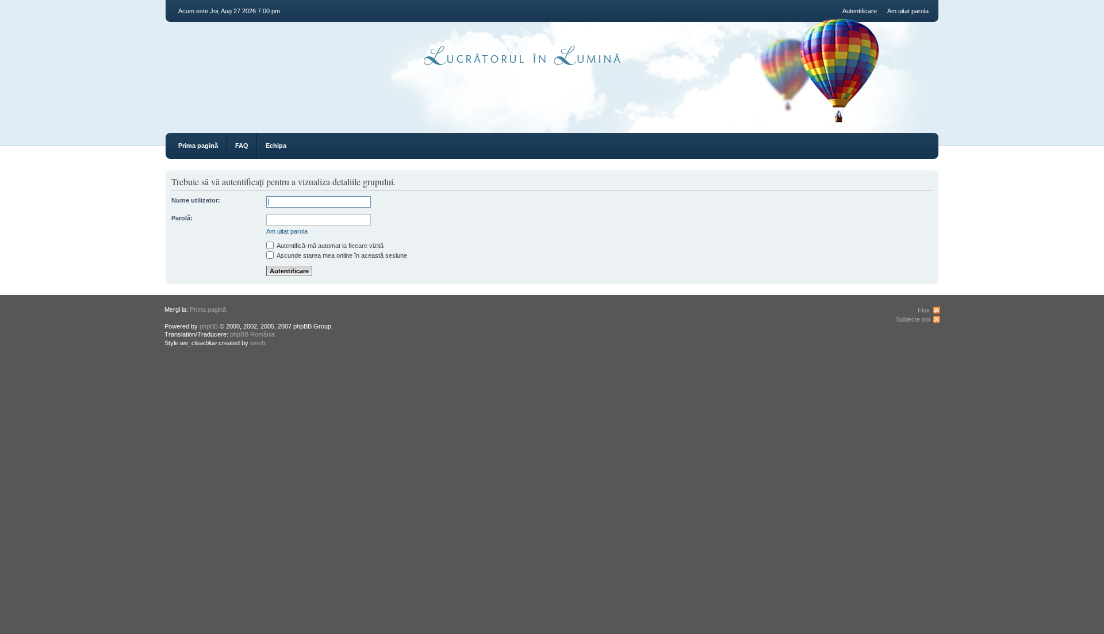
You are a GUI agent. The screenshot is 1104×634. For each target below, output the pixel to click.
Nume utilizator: (195, 200)
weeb (257, 342)
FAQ (241, 145)
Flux (924, 310)
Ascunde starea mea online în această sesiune (341, 255)
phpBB (209, 326)
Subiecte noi (913, 319)
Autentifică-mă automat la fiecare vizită (329, 245)
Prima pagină (198, 145)
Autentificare (859, 10)
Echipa (276, 145)
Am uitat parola (908, 10)
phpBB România (252, 334)
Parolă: (182, 218)
